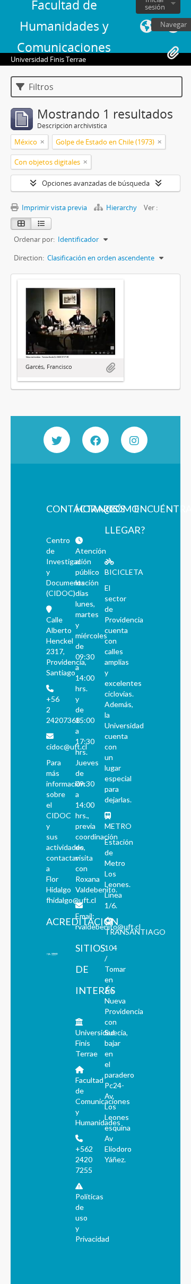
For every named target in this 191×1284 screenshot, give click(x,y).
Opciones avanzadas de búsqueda (96, 183)
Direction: (29, 258)
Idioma (146, 26)
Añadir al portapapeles (110, 368)
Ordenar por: (34, 239)
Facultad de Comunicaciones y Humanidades (102, 1101)
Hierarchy (121, 207)
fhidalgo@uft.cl (71, 900)
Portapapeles (173, 53)
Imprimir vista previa (53, 207)
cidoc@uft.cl (66, 746)
